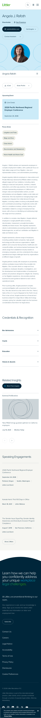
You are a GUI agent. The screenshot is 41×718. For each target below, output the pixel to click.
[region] (20, 713)
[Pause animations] (33, 5)
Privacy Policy (7, 662)
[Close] (38, 711)
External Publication (10, 396)
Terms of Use (7, 656)
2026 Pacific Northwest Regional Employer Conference (18, 108)
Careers (5, 637)
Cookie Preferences (10, 674)
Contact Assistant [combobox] (10, 37)
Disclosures (7, 668)
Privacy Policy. (8, 716)
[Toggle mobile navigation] (37, 5)
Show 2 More (9, 542)
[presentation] (20, 409)
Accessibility (7, 649)
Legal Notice (7, 643)
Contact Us (6, 631)
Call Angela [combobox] (30, 29)
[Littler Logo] (6, 5)
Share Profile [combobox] (21, 86)
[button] (3, 707)
